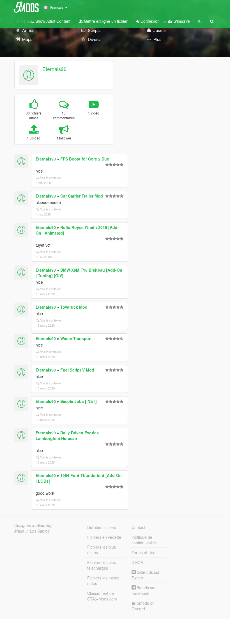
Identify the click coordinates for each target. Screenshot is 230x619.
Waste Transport (76, 338)
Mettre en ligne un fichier (105, 21)
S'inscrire (181, 21)
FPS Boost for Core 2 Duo (84, 159)
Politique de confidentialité (144, 539)
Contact (138, 527)
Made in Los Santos (32, 531)
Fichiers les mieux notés (103, 580)
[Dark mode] (200, 21)
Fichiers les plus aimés (101, 549)
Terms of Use (143, 552)
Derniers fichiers (101, 527)
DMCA (137, 562)
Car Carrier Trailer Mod (81, 196)
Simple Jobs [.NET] (78, 401)
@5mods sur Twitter (146, 575)
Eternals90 (54, 68)
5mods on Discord (143, 605)
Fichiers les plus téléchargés (101, 565)
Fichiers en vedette (104, 537)
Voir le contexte (50, 177)
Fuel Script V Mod (77, 370)
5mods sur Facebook (144, 590)
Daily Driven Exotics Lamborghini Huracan (67, 435)
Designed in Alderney (33, 525)
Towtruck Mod (74, 307)
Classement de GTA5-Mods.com (102, 596)
